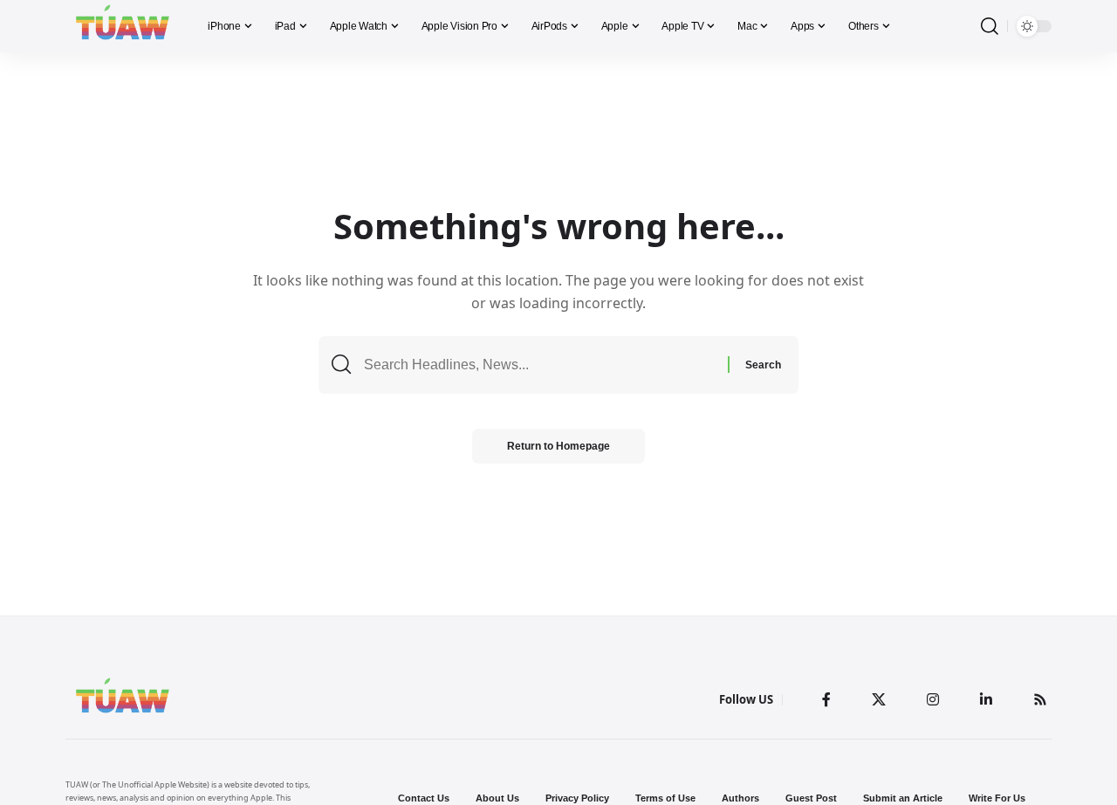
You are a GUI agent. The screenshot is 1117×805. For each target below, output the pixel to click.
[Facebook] (826, 699)
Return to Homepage (558, 446)
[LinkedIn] (986, 699)
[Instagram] (932, 699)
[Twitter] (878, 699)
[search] (989, 26)
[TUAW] (122, 26)
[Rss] (1040, 699)
